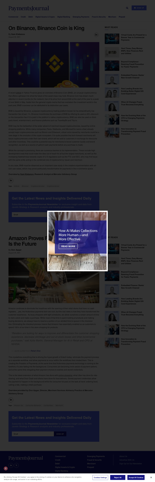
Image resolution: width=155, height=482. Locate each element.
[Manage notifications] (6, 468)
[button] (104, 214)
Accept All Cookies (136, 477)
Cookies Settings (100, 477)
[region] (77, 477)
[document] (77, 241)
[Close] (151, 477)
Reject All (117, 477)
